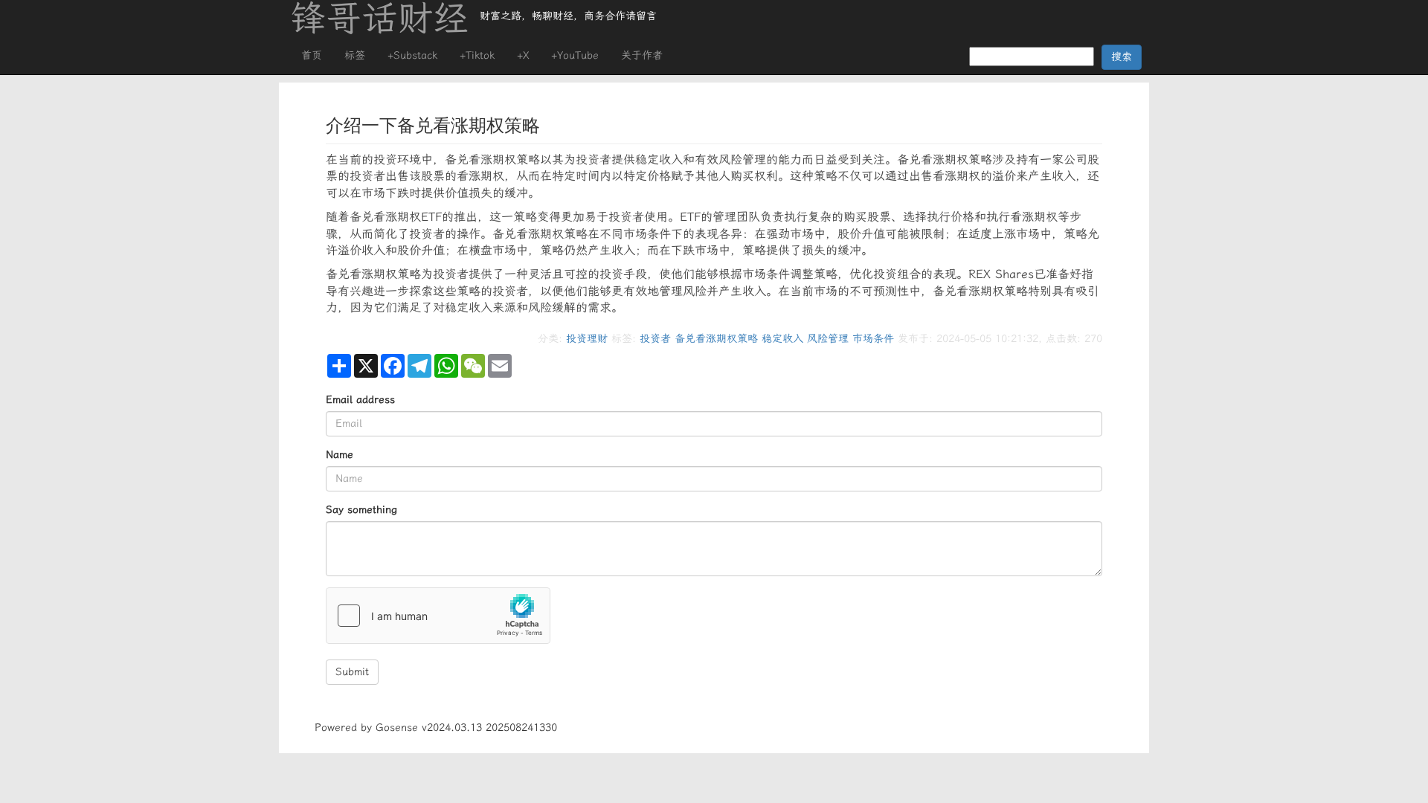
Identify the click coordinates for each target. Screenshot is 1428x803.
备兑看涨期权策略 (716, 338)
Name (339, 454)
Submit (352, 671)
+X (523, 55)
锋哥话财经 (379, 18)
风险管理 (828, 338)
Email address (360, 399)
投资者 (655, 338)
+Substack (412, 55)
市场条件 (873, 338)
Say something (361, 509)
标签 (354, 55)
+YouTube (575, 55)
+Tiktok (477, 55)
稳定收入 (782, 338)
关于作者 (642, 55)
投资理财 (587, 338)
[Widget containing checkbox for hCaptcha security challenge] (438, 615)
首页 (311, 55)
